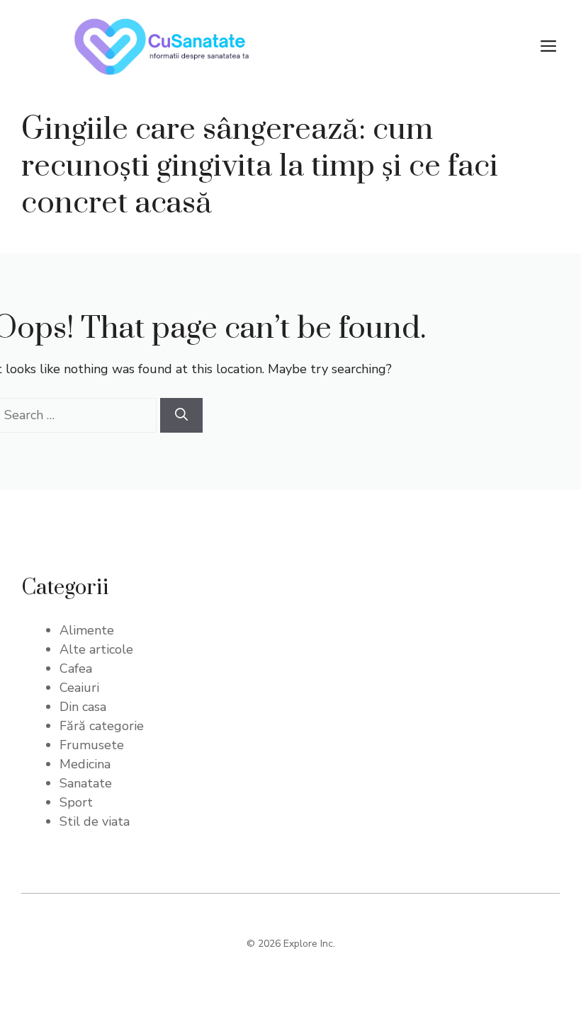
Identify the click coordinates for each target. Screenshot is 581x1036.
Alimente (87, 630)
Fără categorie (102, 725)
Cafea (76, 668)
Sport (76, 802)
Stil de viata (95, 821)
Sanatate (86, 783)
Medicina (85, 764)
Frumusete (92, 744)
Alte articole (96, 649)
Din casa (83, 706)
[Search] (181, 415)
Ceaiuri (79, 687)
